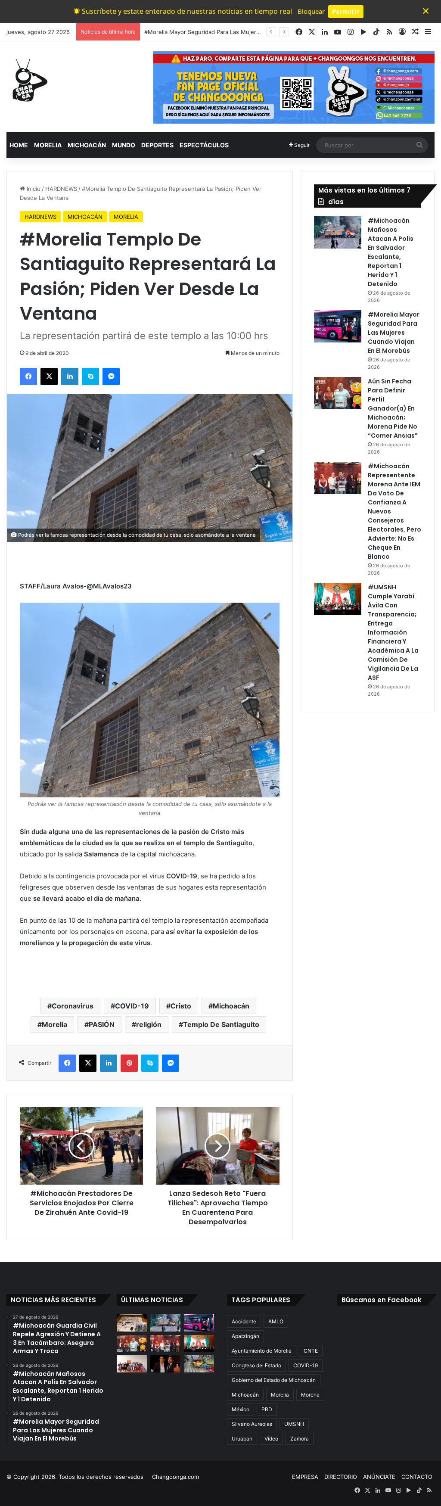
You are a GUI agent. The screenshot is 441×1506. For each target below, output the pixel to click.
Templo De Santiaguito (221, 1024)
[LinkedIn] (69, 376)
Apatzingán (245, 1336)
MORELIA (48, 145)
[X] (49, 376)
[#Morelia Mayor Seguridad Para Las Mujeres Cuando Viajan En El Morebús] (337, 326)
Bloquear (311, 11)
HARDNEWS (61, 188)
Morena (310, 1394)
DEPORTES (157, 145)
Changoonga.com (175, 1476)
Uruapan (242, 1438)
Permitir (346, 11)
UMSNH (294, 1424)
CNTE (311, 1350)
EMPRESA (305, 1476)
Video (271, 1438)
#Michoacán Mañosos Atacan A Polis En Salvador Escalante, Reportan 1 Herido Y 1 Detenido (390, 252)
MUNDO (123, 145)
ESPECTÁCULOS (204, 145)
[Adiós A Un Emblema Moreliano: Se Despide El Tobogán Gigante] (199, 1363)
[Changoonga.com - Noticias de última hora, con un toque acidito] (28, 80)
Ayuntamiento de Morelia (262, 1350)
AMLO (275, 1321)
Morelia (54, 1024)
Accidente (244, 1321)
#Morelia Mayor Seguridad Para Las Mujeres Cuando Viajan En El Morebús (244, 31)
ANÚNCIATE (379, 1476)
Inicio (32, 188)
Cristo (181, 1006)
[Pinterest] (129, 1063)
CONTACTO (416, 1476)
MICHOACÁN (87, 145)
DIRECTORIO (340, 1476)
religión (148, 1024)
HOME (18, 145)
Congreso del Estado (256, 1365)
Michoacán (231, 1006)
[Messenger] (111, 376)
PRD (266, 1409)
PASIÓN (102, 1024)
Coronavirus (72, 1006)
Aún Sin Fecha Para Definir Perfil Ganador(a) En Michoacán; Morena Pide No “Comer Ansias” (393, 408)
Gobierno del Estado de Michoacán (274, 1380)
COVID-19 (132, 1006)
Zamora (299, 1438)
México (240, 1409)
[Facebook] (28, 376)
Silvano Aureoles (252, 1424)
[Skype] (90, 376)
